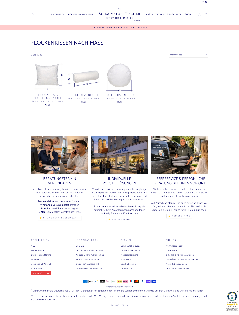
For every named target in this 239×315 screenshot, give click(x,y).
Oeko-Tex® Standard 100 (87, 264)
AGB (33, 246)
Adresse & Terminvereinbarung (90, 255)
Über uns (80, 246)
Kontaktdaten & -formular (87, 259)
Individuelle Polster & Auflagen (180, 255)
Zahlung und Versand (41, 264)
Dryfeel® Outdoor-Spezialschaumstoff (183, 259)
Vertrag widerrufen (41, 273)
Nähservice (126, 259)
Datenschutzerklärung (41, 255)
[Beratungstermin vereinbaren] (59, 155)
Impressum (36, 259)
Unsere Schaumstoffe (131, 250)
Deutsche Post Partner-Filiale (89, 268)
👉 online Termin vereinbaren (60, 218)
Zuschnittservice (128, 264)
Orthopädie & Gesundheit (177, 268)
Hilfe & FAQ (36, 268)
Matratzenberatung (129, 255)
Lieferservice (126, 268)
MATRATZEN (57, 14)
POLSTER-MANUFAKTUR (80, 14)
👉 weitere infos (119, 219)
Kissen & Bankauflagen (176, 264)
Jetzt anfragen (71, 205)
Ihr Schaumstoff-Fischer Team (89, 250)
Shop (188, 14)
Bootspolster (171, 250)
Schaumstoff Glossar (130, 246)
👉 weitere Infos (179, 216)
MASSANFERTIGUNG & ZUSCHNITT (163, 14)
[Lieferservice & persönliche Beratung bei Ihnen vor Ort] (179, 155)
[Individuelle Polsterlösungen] (119, 155)
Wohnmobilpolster (174, 246)
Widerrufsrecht (37, 250)
